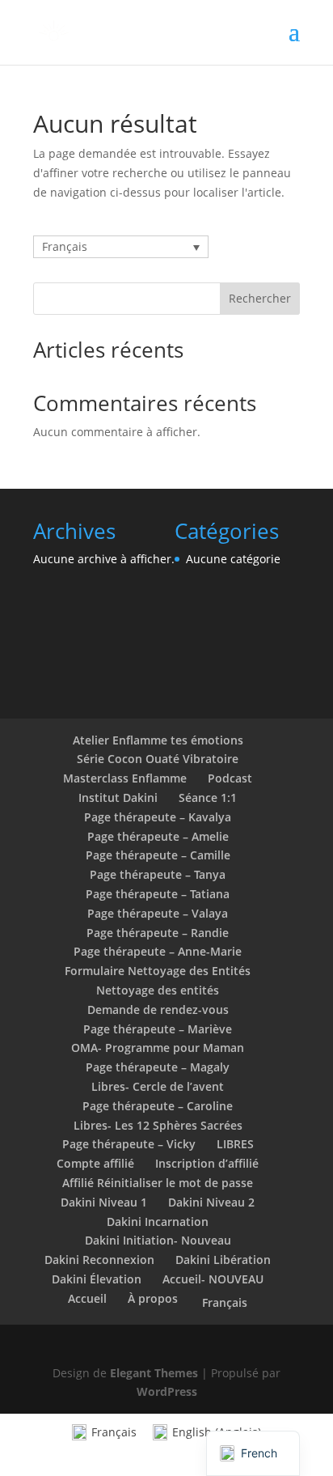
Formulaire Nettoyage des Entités (158, 970)
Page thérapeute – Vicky (129, 1144)
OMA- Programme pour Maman (157, 1047)
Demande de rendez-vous (158, 1009)
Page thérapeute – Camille (158, 855)
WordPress (167, 1391)
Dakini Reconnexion (99, 1259)
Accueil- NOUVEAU (212, 1279)
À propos (153, 1298)
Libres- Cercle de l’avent (157, 1086)
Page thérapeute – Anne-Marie (158, 951)
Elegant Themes (154, 1373)
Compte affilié (95, 1163)
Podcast (230, 778)
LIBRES (235, 1144)
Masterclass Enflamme (125, 778)
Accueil (87, 1298)
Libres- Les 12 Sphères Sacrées (158, 1125)
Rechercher (260, 298)
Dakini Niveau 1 (104, 1202)
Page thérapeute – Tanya (158, 874)
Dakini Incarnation (158, 1221)
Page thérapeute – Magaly (158, 1067)
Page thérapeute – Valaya (157, 913)
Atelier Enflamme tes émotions (158, 740)
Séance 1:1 (208, 797)
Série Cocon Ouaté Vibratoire (157, 758)
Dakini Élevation (96, 1279)
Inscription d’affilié (207, 1163)
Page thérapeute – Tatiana (158, 893)
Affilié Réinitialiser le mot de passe (157, 1182)
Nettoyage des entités (157, 990)
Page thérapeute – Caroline (157, 1105)
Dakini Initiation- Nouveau (158, 1240)
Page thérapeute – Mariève (157, 1029)
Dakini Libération (223, 1259)
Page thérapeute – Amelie (158, 836)
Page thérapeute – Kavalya (157, 817)
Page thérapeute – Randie (157, 932)
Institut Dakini (118, 797)
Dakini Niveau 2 (211, 1202)
